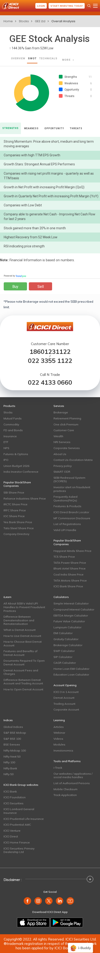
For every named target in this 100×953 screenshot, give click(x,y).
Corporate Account (66, 709)
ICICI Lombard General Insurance (18, 811)
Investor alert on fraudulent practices (71, 489)
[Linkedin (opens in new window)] (59, 901)
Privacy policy (62, 466)
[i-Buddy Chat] (80, 944)
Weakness (31, 128)
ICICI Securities (13, 803)
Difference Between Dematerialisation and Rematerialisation (18, 620)
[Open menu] (95, 6)
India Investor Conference (20, 471)
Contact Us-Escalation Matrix (73, 460)
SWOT (32, 58)
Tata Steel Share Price (18, 528)
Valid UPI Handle (64, 530)
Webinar (59, 732)
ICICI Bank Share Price (68, 586)
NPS (6, 448)
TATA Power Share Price (69, 562)
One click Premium (65, 424)
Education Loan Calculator (71, 674)
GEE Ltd (40, 21)
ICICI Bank (10, 791)
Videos (58, 738)
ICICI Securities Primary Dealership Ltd (18, 850)
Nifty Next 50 (11, 756)
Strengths (10, 128)
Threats (76, 128)
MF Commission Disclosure (71, 518)
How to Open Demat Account (23, 689)
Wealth (58, 436)
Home (8, 21)
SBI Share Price (13, 492)
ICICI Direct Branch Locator (71, 512)
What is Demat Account (19, 630)
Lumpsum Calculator (67, 627)
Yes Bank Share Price (17, 522)
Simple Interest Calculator (71, 603)
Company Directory (16, 534)
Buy (15, 286)
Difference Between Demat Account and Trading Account (23, 681)
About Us (59, 454)
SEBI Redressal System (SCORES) (69, 479)
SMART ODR (61, 471)
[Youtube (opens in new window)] (70, 901)
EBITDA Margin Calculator (70, 615)
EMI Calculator (63, 633)
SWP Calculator (64, 651)
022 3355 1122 (50, 361)
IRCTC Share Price (15, 504)
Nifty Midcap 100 (14, 750)
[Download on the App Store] (33, 922)
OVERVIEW (18, 58)
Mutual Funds (12, 418)
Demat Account (63, 697)
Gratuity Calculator (65, 639)
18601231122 (50, 352)
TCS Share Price (64, 556)
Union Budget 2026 (16, 466)
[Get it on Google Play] (66, 922)
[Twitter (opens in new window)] (49, 901)
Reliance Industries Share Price (24, 498)
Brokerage (60, 412)
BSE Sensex (11, 744)
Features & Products (67, 506)
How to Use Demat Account (22, 636)
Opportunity (54, 128)
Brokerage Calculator (67, 645)
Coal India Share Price (68, 574)
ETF (5, 442)
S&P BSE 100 (12, 738)
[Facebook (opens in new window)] (27, 901)
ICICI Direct (10, 836)
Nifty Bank (10, 768)
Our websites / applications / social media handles (72, 775)
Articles (58, 727)
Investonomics (63, 750)
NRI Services (61, 442)
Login (41, 5)
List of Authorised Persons (71, 783)
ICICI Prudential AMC (17, 824)
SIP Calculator (62, 657)
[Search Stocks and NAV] (89, 6)
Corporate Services (66, 448)
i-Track (57, 767)
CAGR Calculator (64, 662)
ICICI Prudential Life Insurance (23, 819)
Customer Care (63, 430)
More (67, 59)
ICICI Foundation (14, 797)
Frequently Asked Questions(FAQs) (65, 498)
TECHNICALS (48, 58)
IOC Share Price (14, 516)
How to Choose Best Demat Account (22, 643)
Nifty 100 (9, 762)
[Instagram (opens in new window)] (38, 901)
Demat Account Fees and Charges (20, 672)
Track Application (65, 795)
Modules (59, 744)
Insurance (10, 436)
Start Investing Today (66, 5)
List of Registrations (67, 524)
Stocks (24, 21)
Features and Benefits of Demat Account (20, 653)
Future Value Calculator (69, 621)
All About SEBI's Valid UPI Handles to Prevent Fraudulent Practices (24, 607)
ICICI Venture (11, 830)
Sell (40, 286)
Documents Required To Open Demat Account (24, 662)
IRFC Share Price (14, 510)
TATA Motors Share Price (70, 580)
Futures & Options (15, 454)
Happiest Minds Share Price (72, 551)
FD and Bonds (13, 430)
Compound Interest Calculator (73, 609)
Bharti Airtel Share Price (69, 568)
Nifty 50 (8, 774)
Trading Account (64, 703)
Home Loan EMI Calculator (71, 668)
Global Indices (13, 727)
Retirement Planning (67, 418)
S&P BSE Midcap (14, 732)
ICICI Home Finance (16, 842)
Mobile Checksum (65, 789)
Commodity (11, 424)
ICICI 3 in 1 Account (66, 692)
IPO (5, 460)
